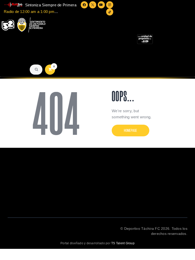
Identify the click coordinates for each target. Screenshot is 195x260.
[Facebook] (84, 4)
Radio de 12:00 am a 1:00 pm (29, 11)
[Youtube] (101, 4)
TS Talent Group (123, 243)
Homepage (130, 130)
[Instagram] (109, 4)
